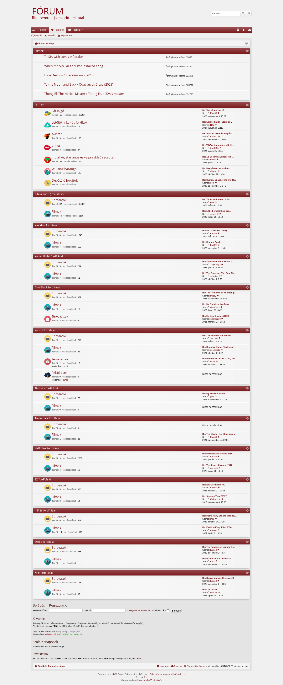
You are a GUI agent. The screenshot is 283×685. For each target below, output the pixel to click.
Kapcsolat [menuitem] (164, 666)
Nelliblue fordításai (47, 448)
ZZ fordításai (43, 479)
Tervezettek (60, 317)
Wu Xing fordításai (46, 225)
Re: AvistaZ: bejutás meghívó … (218, 133)
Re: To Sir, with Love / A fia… (217, 199)
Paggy (213, 296)
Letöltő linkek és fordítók (69, 123)
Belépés (51, 35)
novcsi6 (214, 468)
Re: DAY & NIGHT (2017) (214, 230)
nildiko (213, 159)
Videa (56, 146)
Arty (145, 677)
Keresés (243, 13)
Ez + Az (39, 105)
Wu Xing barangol (64, 169)
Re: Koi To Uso (210, 589)
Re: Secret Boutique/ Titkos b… (218, 261)
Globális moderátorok (72, 634)
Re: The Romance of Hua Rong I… (219, 293)
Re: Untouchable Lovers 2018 (217, 453)
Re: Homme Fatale (211, 242)
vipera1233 (215, 319)
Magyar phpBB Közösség (150, 680)
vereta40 (214, 214)
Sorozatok (59, 200)
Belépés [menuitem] (244, 31)
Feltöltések (59, 373)
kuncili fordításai (45, 330)
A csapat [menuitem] (178, 666)
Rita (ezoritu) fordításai (49, 194)
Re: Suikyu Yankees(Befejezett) (218, 578)
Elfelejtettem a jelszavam (138, 610)
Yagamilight (215, 264)
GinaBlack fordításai (47, 287)
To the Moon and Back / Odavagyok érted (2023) (78, 85)
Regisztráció (66, 35)
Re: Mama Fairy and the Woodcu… (219, 516)
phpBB (113, 674)
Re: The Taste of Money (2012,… (218, 465)
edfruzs (213, 592)
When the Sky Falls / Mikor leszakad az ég (73, 66)
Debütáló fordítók (65, 181)
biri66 (212, 361)
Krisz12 (213, 136)
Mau (212, 519)
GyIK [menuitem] (239, 31)
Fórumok (59, 30)
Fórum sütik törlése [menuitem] (196, 666)
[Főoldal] (58, 13)
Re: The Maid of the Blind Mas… (218, 434)
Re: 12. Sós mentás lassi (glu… (218, 157)
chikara (213, 171)
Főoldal (43, 30)
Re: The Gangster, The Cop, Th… (219, 273)
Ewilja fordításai (45, 541)
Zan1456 (214, 148)
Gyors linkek (34, 31)
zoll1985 (214, 338)
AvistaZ (57, 134)
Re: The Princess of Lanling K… (218, 547)
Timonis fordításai (46, 388)
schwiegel (214, 276)
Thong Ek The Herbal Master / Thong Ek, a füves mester (84, 94)
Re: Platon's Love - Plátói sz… (217, 558)
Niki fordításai (44, 573)
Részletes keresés (248, 13)
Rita (212, 125)
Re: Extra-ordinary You (213, 485)
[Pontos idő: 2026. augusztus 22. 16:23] (246, 43)
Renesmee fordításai (48, 418)
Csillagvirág (215, 499)
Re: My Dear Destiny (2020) (215, 316)
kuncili (65, 366)
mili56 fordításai (45, 510)
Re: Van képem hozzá (213, 110)
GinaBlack (215, 307)
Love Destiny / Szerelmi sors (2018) (69, 75)
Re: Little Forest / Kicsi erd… (216, 211)
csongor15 (215, 350)
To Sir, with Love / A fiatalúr (63, 57)
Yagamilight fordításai (49, 256)
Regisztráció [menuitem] (250, 31)
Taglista (76, 30)
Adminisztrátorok (53, 634)
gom (212, 183)
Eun (139, 658)
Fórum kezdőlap (56, 666)
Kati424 (213, 245)
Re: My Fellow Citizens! (214, 393)
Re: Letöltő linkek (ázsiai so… (217, 122)
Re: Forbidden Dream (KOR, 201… (219, 358)
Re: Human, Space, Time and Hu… (219, 180)
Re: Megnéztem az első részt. (217, 168)
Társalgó (58, 111)
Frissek (39, 51)
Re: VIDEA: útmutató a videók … (218, 145)
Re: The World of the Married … (218, 335)
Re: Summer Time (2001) (214, 496)
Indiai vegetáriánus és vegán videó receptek (83, 157)
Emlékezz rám (159, 610)
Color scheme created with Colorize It (167, 674)
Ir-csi (212, 561)
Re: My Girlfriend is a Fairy (215, 304)
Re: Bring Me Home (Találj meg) (218, 347)
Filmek (56, 212)
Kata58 (213, 113)
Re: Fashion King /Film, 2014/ (217, 527)
